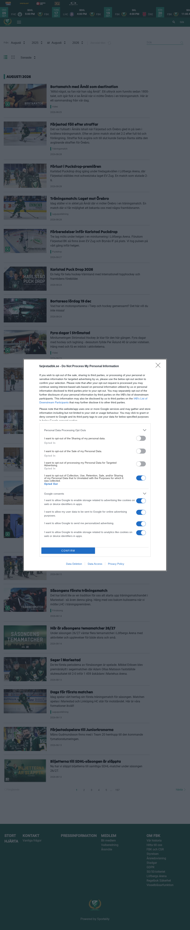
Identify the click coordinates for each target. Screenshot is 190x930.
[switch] (141, 438)
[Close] (159, 366)
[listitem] (95, 430)
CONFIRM (68, 550)
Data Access (95, 563)
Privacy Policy (116, 563)
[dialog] (95, 465)
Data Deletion (74, 563)
